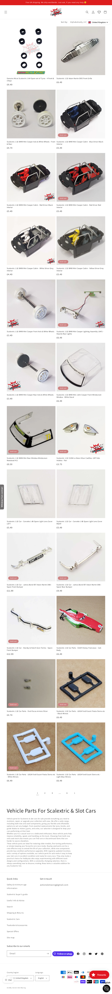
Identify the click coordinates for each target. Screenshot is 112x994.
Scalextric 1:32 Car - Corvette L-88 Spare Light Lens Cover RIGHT (79, 522)
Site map (11, 937)
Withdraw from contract (2, 497)
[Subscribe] (48, 953)
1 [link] (37, 793)
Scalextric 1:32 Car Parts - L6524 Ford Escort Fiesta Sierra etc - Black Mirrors (81, 712)
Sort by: (64, 22)
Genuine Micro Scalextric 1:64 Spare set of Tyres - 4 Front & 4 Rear (30, 79)
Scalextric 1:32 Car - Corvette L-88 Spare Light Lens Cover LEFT (29, 522)
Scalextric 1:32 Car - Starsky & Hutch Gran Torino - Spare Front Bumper (29, 649)
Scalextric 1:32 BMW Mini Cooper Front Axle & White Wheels (30, 331)
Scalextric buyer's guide (17, 894)
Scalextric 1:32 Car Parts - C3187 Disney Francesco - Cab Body (79, 649)
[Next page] (74, 793)
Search (10, 906)
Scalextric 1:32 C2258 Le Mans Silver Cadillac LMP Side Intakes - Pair (78, 459)
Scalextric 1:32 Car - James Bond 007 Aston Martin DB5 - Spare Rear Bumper (79, 586)
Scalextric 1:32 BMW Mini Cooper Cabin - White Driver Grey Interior (30, 269)
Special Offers (13, 931)
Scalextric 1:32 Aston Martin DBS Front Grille (74, 78)
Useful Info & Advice (15, 900)
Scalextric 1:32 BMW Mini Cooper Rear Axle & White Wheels (30, 395)
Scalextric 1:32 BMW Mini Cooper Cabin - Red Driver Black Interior (30, 206)
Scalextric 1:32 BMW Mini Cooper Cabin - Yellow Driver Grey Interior (80, 269)
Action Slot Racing (19, 988)
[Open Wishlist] (99, 12)
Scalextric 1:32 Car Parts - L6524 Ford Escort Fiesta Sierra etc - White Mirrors (31, 775)
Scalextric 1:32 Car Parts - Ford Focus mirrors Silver (27, 711)
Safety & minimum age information (16, 886)
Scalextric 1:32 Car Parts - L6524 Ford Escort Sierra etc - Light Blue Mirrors (79, 775)
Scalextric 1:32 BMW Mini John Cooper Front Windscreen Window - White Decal (79, 396)
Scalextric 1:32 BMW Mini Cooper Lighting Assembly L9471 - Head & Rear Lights (80, 332)
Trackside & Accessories (17, 925)
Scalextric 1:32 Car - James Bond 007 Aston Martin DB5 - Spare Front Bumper (29, 586)
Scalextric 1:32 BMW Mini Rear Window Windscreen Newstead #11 (27, 459)
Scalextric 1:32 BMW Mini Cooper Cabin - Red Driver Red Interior (79, 206)
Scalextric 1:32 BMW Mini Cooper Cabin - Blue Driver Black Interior (80, 143)
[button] (6, 12)
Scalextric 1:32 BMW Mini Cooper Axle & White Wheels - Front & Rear (31, 143)
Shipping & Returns (15, 913)
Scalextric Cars (13, 919)
